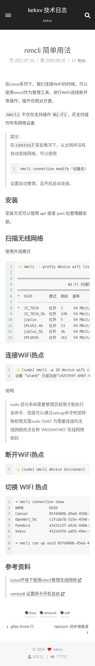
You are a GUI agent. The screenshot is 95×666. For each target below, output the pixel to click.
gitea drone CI (22, 627)
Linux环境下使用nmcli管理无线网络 (43, 580)
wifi (67, 613)
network (50, 613)
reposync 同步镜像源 (71, 627)
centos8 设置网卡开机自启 (35, 594)
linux (32, 613)
